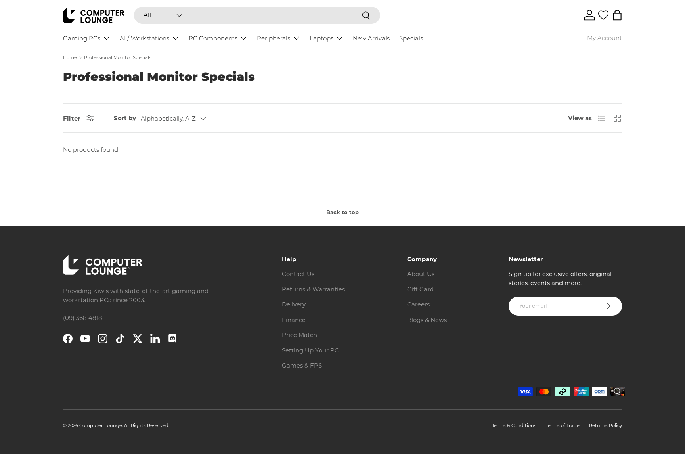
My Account (604, 38)
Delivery (294, 304)
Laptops (321, 38)
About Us (420, 274)
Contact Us (298, 274)
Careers (418, 304)
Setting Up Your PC (310, 350)
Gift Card (420, 289)
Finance (294, 320)
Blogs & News (427, 320)
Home (70, 58)
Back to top (342, 212)
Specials (411, 38)
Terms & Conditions (514, 425)
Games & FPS (302, 365)
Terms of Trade (563, 425)
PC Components (213, 38)
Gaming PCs (81, 38)
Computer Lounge (100, 425)
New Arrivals (371, 38)
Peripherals (273, 38)
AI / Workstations (144, 38)
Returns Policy (605, 425)
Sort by (125, 118)
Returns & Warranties (313, 289)
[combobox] (257, 15)
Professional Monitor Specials (117, 58)
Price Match (299, 335)
